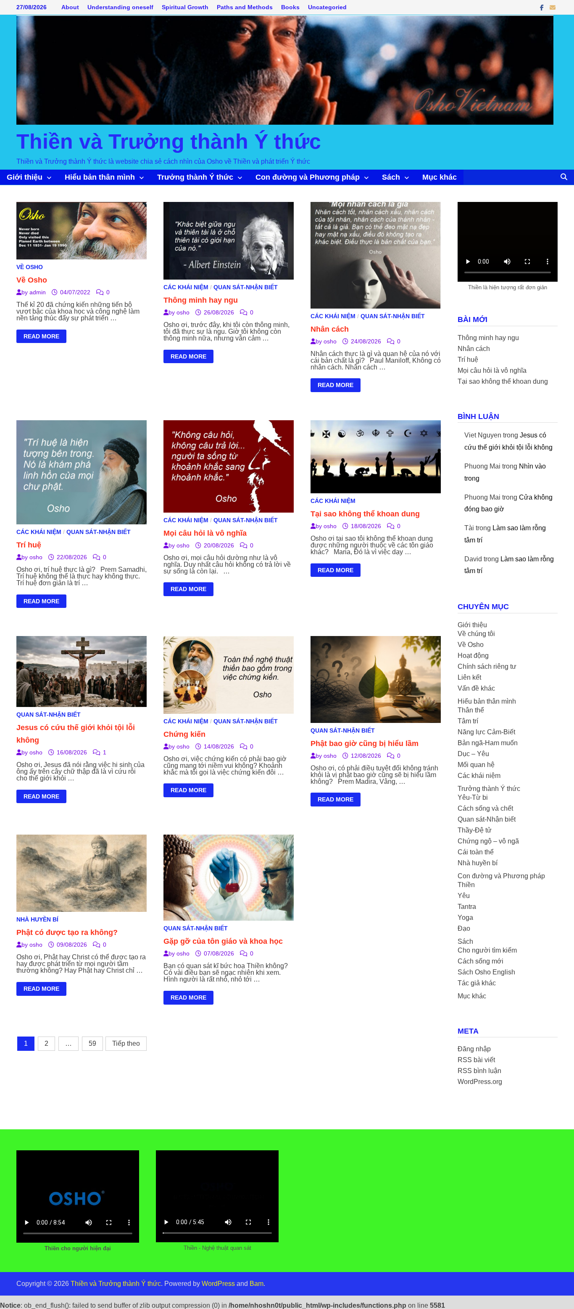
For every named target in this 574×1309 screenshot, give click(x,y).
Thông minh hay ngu (200, 300)
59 (92, 1043)
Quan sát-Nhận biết (245, 287)
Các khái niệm (185, 287)
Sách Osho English (486, 972)
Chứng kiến (184, 734)
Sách (391, 177)
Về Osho (29, 267)
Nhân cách (330, 329)
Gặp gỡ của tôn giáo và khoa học (223, 941)
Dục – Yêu (473, 753)
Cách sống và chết (485, 808)
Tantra (467, 906)
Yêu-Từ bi (473, 797)
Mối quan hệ (476, 764)
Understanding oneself (120, 7)
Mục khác (439, 177)
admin (37, 292)
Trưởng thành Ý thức (195, 177)
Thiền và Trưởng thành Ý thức (168, 141)
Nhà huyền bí (37, 919)
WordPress (218, 1283)
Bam (256, 1283)
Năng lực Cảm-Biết (486, 732)
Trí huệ (28, 545)
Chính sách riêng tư (487, 666)
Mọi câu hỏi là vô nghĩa (205, 533)
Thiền (466, 884)
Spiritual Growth (185, 7)
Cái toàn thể (476, 852)
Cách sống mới (480, 961)
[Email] (553, 7)
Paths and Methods (245, 7)
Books (290, 7)
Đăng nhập (474, 1048)
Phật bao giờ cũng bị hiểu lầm (365, 743)
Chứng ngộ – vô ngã (488, 841)
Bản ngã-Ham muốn (488, 742)
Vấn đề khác (476, 688)
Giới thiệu (24, 177)
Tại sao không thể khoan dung (365, 514)
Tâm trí (468, 721)
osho (183, 312)
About (70, 7)
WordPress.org (480, 1081)
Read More (41, 337)
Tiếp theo (126, 1043)
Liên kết (469, 677)
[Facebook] (543, 7)
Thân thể (471, 710)
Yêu (464, 895)
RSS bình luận (479, 1070)
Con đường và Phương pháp (307, 177)
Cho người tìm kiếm (487, 950)
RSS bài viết (476, 1059)
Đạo (464, 928)
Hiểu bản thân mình (100, 177)
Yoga (465, 917)
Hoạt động (473, 655)
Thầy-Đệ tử (475, 830)
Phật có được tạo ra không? (67, 932)
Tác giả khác (477, 983)
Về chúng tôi (476, 633)
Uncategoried (327, 7)
